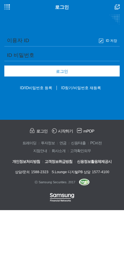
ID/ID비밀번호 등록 (36, 88)
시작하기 (65, 131)
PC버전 (96, 143)
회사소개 (58, 151)
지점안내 (40, 151)
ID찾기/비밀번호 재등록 (81, 88)
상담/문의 (31, 172)
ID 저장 (111, 41)
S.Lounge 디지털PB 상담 (80, 172)
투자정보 (48, 143)
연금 (62, 143)
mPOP (88, 131)
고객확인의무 (80, 151)
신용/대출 (78, 143)
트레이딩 (29, 143)
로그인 (62, 71)
